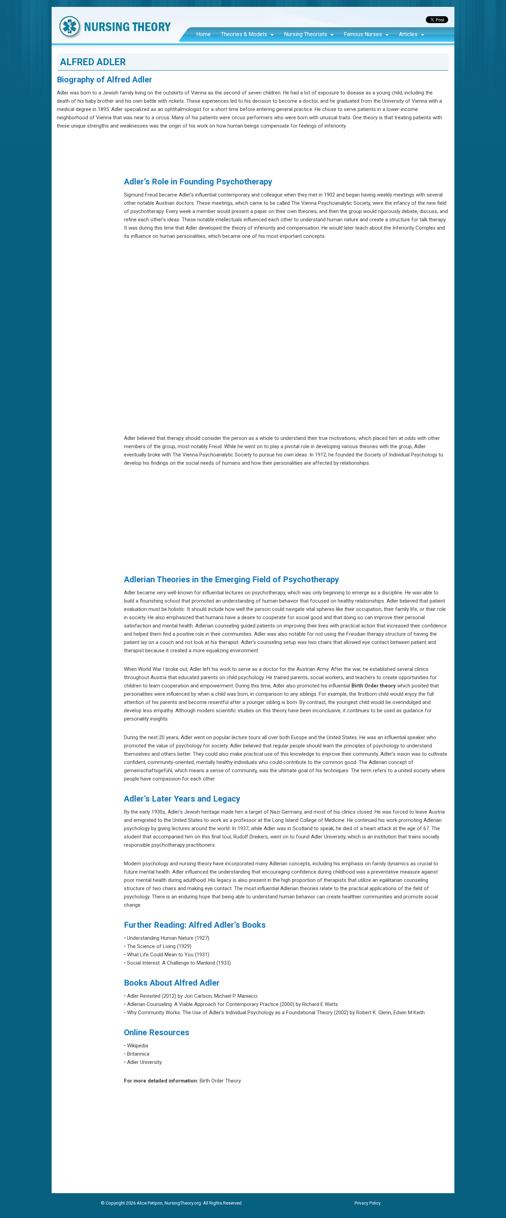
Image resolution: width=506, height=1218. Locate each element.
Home (203, 34)
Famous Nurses (363, 34)
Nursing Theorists (305, 34)
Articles (408, 34)
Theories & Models (244, 34)
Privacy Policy (368, 1203)
